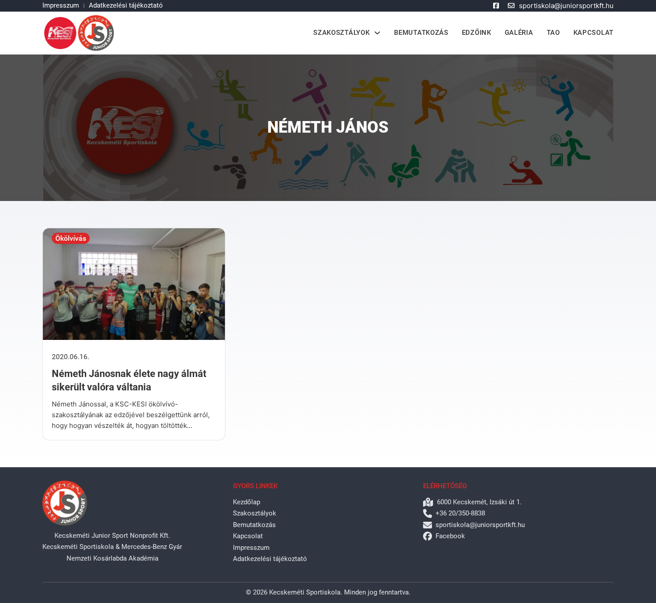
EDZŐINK (476, 33)
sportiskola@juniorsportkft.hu (566, 5)
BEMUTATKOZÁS (421, 33)
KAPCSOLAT (593, 33)
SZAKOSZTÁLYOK (341, 33)
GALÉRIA (519, 33)
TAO (553, 33)
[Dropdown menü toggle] (377, 32)
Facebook (450, 536)
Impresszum (60, 5)
